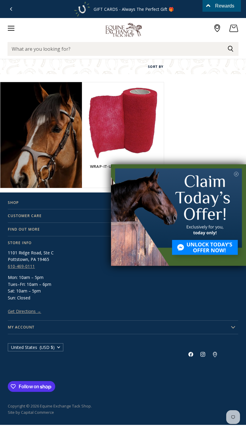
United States (33, 347)
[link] (178, 215)
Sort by (156, 67)
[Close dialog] (236, 174)
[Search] (230, 49)
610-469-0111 (21, 266)
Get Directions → (24, 311)
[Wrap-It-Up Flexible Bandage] (123, 123)
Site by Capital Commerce (31, 412)
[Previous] (11, 9)
